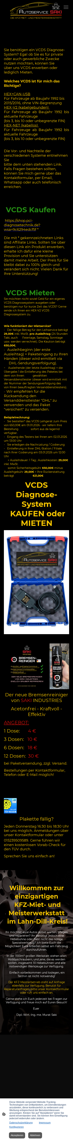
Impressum (45, 1122)
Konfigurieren (16, 1127)
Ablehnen (35, 1135)
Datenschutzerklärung (21, 1122)
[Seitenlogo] (37, 10)
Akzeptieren (17, 1135)
